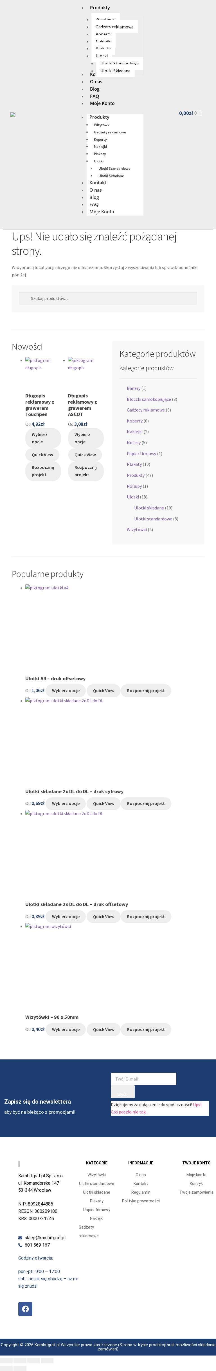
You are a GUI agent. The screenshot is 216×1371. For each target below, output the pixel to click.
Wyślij (123, 1094)
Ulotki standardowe (153, 519)
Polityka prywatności (141, 1201)
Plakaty (100, 153)
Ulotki (99, 161)
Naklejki (100, 146)
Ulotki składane (149, 508)
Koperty (100, 139)
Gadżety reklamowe (110, 132)
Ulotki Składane (111, 175)
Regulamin (140, 1192)
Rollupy (134, 486)
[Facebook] (25, 1309)
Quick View (42, 454)
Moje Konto (101, 212)
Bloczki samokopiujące (149, 399)
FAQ (94, 204)
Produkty (99, 117)
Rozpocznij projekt (43, 470)
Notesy (134, 442)
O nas (95, 190)
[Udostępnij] (33, 1360)
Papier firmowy (141, 453)
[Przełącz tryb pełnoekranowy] (20, 1360)
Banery (133, 388)
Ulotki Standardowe (114, 168)
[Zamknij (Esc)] (47, 1360)
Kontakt (97, 183)
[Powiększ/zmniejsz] (6, 1360)
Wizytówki (102, 124)
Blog (94, 197)
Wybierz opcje (40, 437)
